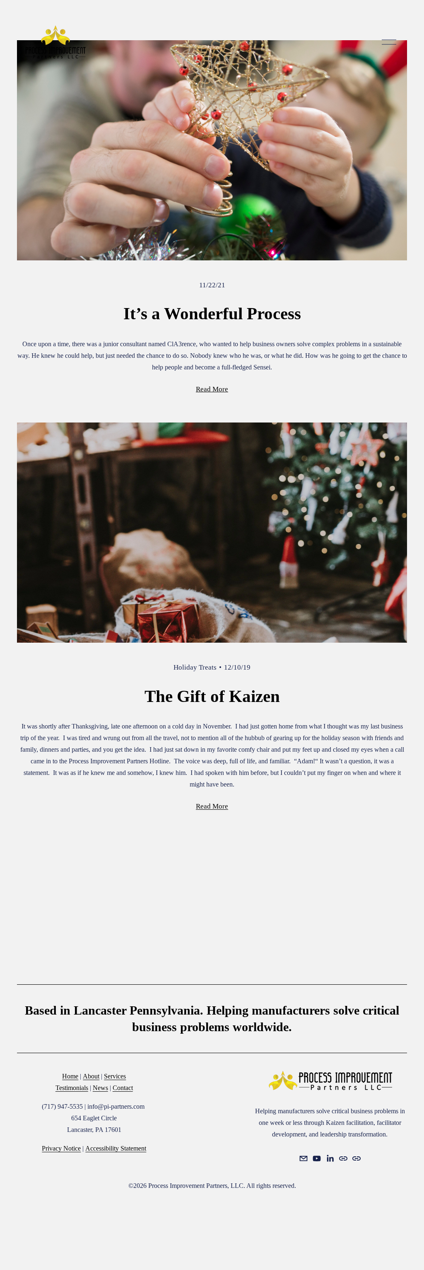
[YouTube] (317, 1158)
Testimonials (71, 1087)
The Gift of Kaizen (212, 696)
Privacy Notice (61, 1148)
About (91, 1076)
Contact (123, 1087)
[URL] (343, 1158)
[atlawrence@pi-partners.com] (303, 1158)
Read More (212, 389)
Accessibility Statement (115, 1148)
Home (70, 1076)
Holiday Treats (195, 667)
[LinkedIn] (330, 1158)
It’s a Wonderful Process (212, 313)
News (100, 1087)
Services (115, 1076)
